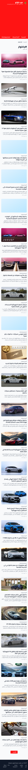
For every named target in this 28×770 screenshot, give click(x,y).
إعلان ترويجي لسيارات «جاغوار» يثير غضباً (15, 335)
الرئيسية (23, 37)
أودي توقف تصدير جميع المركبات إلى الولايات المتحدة (15, 188)
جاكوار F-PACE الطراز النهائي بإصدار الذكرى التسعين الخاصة (15, 480)
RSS (9, 765)
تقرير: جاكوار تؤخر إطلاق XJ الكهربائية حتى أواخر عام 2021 (15, 652)
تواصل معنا (21, 766)
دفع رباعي (24, 69)
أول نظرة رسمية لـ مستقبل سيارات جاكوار (15, 392)
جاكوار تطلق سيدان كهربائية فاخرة (15, 101)
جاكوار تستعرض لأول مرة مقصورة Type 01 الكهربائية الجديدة (14, 72)
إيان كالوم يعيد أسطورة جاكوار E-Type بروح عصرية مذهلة (14, 129)
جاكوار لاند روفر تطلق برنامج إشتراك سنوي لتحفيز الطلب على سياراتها (15, 711)
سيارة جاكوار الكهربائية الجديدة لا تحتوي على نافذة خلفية (16, 305)
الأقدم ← (14, 752)
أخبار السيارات (15, 37)
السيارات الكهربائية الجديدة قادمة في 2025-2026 (14, 450)
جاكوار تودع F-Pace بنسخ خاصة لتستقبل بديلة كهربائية (17, 509)
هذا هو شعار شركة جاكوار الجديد (16, 363)
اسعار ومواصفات (5, 37)
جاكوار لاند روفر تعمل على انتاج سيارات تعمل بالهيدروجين (14, 740)
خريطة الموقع (4, 766)
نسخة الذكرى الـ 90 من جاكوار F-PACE (15, 538)
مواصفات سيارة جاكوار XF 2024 (16, 624)
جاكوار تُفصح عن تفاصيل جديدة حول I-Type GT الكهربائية (14, 247)
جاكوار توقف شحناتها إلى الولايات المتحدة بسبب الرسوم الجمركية (16, 217)
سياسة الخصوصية (15, 766)
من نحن (26, 766)
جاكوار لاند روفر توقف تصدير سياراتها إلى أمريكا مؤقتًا (15, 158)
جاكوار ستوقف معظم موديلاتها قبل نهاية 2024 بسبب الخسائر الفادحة (15, 421)
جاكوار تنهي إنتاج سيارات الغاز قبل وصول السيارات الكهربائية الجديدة (16, 595)
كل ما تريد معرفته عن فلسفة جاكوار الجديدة (15, 276)
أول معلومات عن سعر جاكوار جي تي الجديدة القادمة (15, 566)
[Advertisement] (14, 21)
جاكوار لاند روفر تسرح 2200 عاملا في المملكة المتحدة (15, 682)
